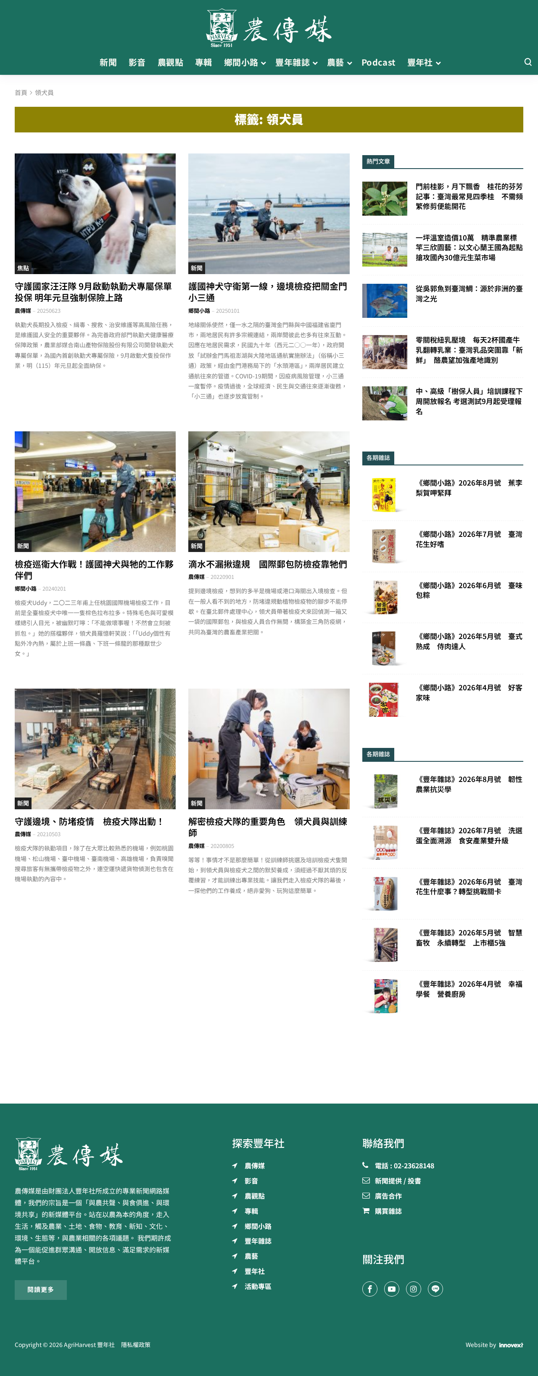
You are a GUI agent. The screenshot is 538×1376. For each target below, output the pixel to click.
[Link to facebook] (369, 1289)
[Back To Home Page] (95, 1153)
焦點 (23, 268)
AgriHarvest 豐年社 (89, 1344)
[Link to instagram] (413, 1289)
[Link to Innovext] (511, 1344)
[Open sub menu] (263, 62)
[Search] (528, 62)
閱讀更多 (40, 1290)
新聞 (197, 268)
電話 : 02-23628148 (404, 1166)
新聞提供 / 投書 (398, 1181)
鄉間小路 (199, 311)
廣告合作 (388, 1196)
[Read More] (95, 213)
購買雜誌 (388, 1212)
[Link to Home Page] (269, 25)
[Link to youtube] (391, 1289)
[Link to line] (435, 1289)
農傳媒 (23, 311)
